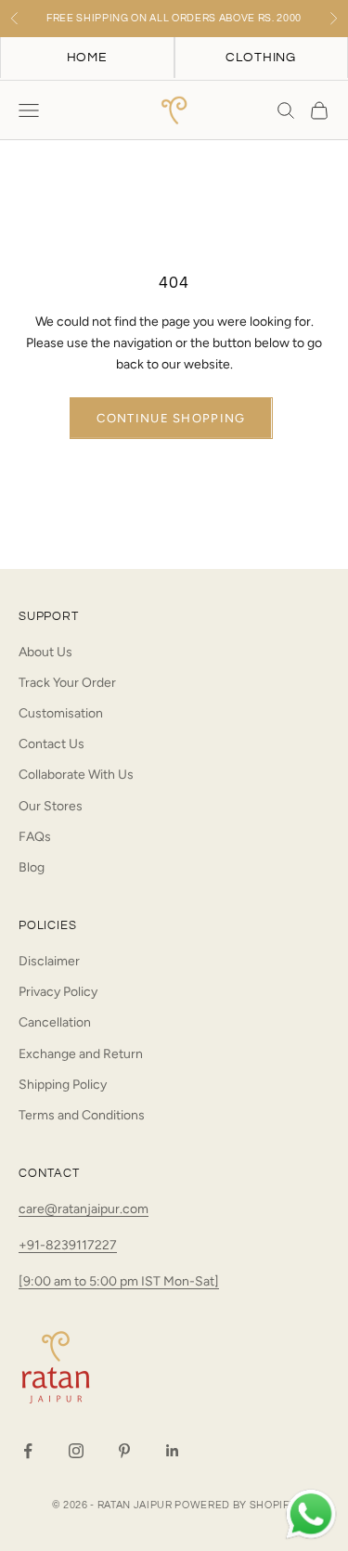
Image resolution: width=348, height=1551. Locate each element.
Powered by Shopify (235, 1505)
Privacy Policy (58, 992)
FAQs (35, 837)
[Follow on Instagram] (76, 1450)
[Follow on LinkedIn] (172, 1450)
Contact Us (51, 744)
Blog (32, 867)
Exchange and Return (81, 1054)
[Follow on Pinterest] (124, 1450)
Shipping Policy (63, 1084)
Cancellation (55, 1022)
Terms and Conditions (82, 1115)
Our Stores (51, 806)
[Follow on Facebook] (28, 1450)
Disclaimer (49, 961)
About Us (45, 652)
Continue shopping (171, 418)
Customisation (61, 713)
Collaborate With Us (76, 774)
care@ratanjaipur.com (83, 1209)
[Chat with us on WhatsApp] (311, 1515)
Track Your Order (67, 683)
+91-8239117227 (68, 1245)
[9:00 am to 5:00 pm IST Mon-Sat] (119, 1281)
